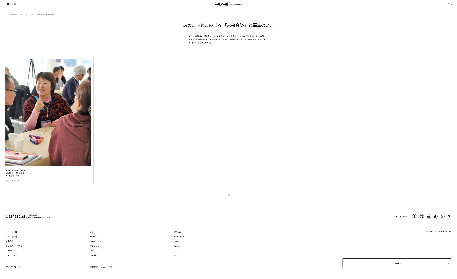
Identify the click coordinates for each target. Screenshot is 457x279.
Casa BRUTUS (96, 241)
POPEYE (177, 231)
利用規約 (9, 250)
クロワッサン (95, 245)
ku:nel (177, 245)
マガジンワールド (14, 266)
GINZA (92, 250)
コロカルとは (11, 232)
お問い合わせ (11, 236)
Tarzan (177, 241)
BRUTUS (94, 236)
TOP (7, 14)
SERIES (14, 14)
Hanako (93, 255)
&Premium (179, 236)
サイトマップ (11, 255)
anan (92, 231)
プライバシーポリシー (15, 245)
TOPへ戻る (397, 263)
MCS (176, 255)
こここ (177, 250)
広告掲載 (9, 241)
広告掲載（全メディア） (101, 266)
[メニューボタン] (450, 4)
